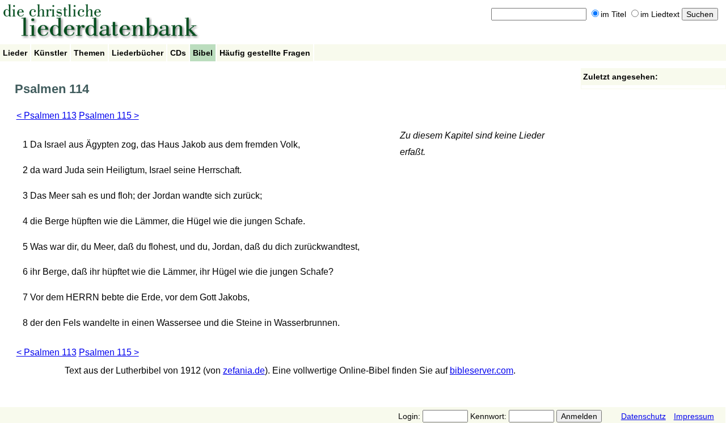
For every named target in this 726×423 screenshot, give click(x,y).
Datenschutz (643, 416)
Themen (89, 52)
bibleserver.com (481, 370)
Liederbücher (137, 52)
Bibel (203, 52)
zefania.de (244, 370)
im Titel (613, 14)
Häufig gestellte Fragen (265, 52)
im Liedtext (659, 14)
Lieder (15, 52)
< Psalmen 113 (46, 115)
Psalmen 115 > (109, 115)
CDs (178, 52)
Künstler (50, 52)
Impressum (694, 416)
